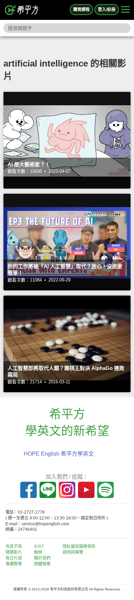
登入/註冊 (106, 9)
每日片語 (13, 558)
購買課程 (81, 9)
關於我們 (42, 558)
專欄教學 (13, 564)
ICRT (39, 546)
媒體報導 (42, 564)
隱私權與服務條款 (79, 546)
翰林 (38, 552)
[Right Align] (125, 10)
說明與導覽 (73, 552)
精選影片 (13, 552)
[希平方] (22, 10)
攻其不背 (13, 546)
